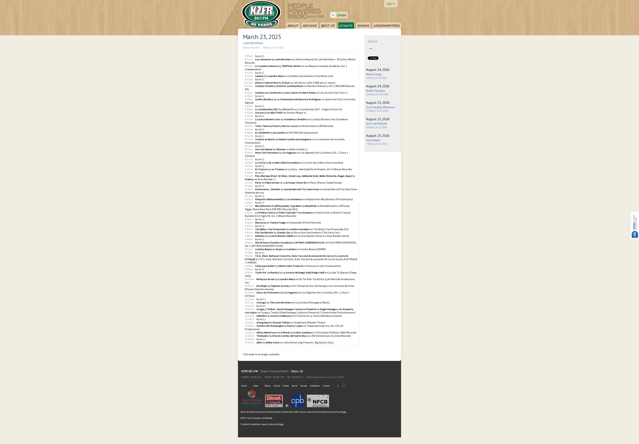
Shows (267, 385)
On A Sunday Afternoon (380, 107)
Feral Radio (373, 140)
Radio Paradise (375, 91)
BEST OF (328, 25)
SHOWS (363, 25)
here (344, 412)
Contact (326, 385)
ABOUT (293, 25)
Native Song (373, 74)
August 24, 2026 (378, 69)
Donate (303, 385)
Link (371, 48)
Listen (341, 15)
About (294, 385)
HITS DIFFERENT (376, 124)
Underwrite (315, 385)
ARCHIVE (310, 25)
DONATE (346, 25)
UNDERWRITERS (387, 25)
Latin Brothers (253, 43)
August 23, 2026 (378, 102)
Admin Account (251, 47)
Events (286, 385)
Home (244, 385)
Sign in (391, 3)
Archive (276, 385)
